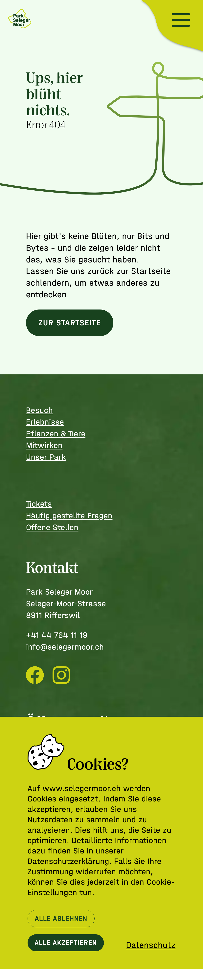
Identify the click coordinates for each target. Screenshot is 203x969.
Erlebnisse (45, 422)
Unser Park (46, 457)
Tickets (39, 504)
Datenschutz (151, 945)
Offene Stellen (52, 527)
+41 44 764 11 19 (56, 635)
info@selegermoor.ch (65, 647)
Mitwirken (44, 445)
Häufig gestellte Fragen (69, 516)
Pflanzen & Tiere (55, 434)
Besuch (39, 410)
